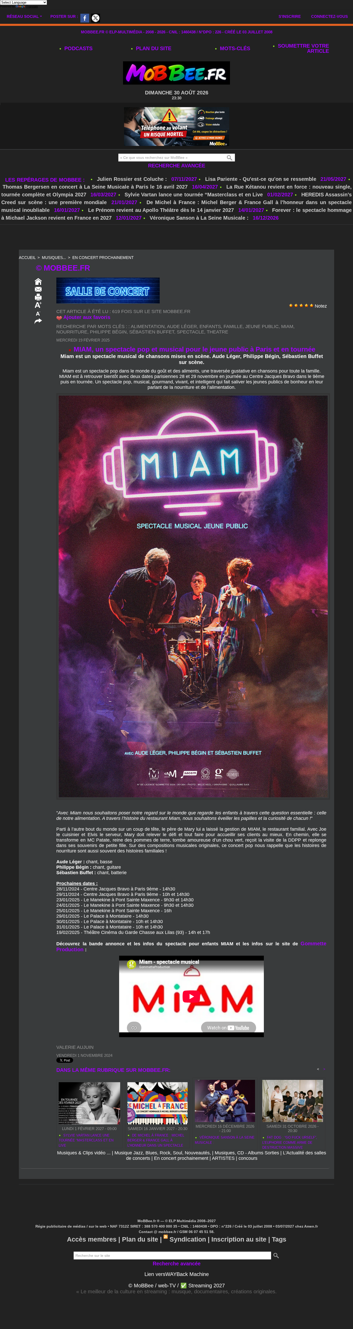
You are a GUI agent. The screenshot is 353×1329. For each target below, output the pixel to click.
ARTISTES (223, 1158)
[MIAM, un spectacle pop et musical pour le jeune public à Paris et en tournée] (193, 394)
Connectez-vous (329, 16)
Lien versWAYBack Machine (176, 1274)
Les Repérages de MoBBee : (46, 180)
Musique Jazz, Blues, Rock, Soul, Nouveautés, (162, 1152)
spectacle (190, 332)
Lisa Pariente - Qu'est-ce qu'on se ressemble (261, 179)
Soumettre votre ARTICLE (302, 48)
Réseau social (23, 16)
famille (233, 326)
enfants (210, 326)
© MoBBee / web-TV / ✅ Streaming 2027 (176, 1285)
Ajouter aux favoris (86, 317)
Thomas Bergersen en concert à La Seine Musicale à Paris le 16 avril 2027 (95, 187)
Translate (32, 6)
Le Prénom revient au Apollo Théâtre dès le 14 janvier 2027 (161, 210)
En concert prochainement (103, 257)
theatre (217, 332)
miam (287, 326)
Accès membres (92, 1239)
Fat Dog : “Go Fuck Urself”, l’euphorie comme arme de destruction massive (289, 1141)
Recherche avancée (176, 165)
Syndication (188, 1239)
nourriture (71, 332)
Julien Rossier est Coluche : (133, 179)
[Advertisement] (176, 237)
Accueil (27, 257)
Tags (279, 1239)
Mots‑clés (234, 48)
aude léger (182, 326)
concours (248, 1158)
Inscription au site (238, 1239)
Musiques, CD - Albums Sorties (247, 1152)
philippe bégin (108, 332)
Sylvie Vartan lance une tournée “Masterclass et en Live (194, 194)
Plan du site (152, 48)
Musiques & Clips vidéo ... (84, 1152)
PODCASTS (78, 48)
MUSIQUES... (54, 257)
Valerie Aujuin (75, 1047)
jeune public (262, 326)
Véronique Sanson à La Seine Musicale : (199, 218)
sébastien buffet (151, 332)
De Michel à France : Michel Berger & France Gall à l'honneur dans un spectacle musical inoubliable (155, 1139)
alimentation (148, 326)
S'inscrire (290, 16)
